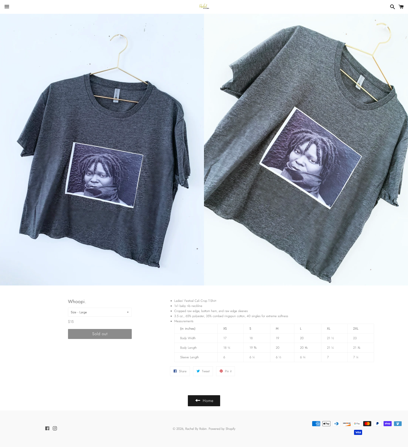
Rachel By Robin (196, 428)
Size (73, 312)
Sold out (100, 334)
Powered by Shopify (222, 428)
